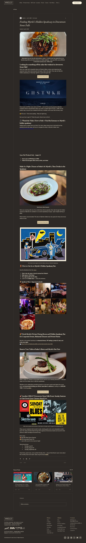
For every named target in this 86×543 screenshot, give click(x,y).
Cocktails (48, 521)
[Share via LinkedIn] (26, 458)
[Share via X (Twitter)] (23, 458)
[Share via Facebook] (20, 458)
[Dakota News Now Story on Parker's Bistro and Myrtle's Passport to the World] (63, 477)
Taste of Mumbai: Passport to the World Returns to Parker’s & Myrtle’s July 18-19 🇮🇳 (42, 485)
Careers (58, 521)
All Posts (15, 9)
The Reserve (49, 531)
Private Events (49, 525)
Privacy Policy (59, 525)
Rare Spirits (49, 523)
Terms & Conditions (61, 523)
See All (71, 469)
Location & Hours (73, 528)
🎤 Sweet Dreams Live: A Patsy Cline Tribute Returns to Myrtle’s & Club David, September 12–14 (22, 485)
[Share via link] (29, 458)
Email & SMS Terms (61, 529)
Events (48, 529)
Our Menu (49, 527)
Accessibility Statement (61, 527)
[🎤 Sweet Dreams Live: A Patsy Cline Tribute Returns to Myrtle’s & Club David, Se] (22, 477)
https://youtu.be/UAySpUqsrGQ (26, 128)
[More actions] (65, 18)
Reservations (72, 526)
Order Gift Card (50, 532)
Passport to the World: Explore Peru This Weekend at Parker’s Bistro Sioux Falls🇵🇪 (63, 485)
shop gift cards (17, 531)
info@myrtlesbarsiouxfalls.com (76, 523)
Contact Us (72, 530)
